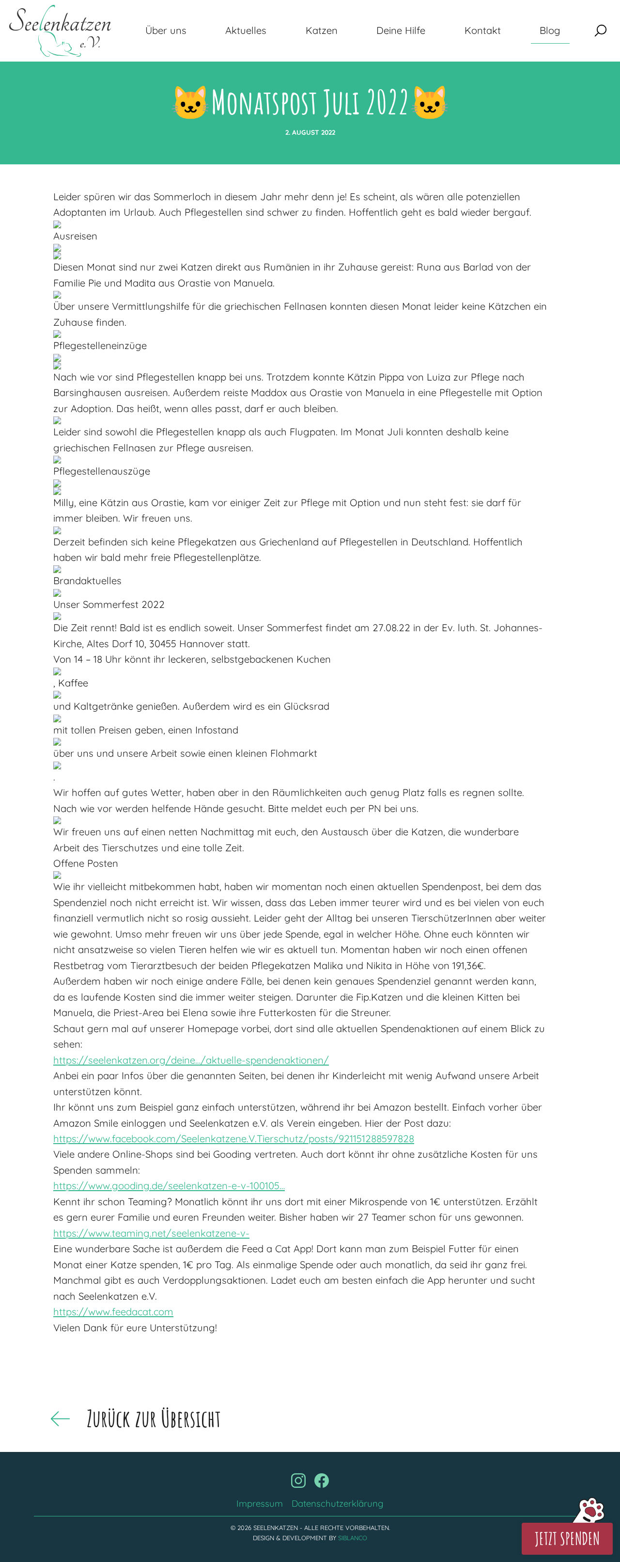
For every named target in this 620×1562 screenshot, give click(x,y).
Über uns (165, 30)
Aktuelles (245, 30)
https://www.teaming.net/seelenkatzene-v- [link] (151, 1233)
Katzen (322, 30)
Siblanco (352, 1538)
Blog (550, 30)
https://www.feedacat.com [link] (113, 1312)
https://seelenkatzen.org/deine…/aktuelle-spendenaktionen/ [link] (191, 1060)
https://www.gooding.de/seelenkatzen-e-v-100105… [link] (169, 1185)
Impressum (259, 1503)
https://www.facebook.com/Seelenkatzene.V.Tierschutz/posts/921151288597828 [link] (233, 1138)
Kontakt (483, 30)
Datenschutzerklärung (338, 1503)
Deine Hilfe (400, 30)
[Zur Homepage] (60, 31)
